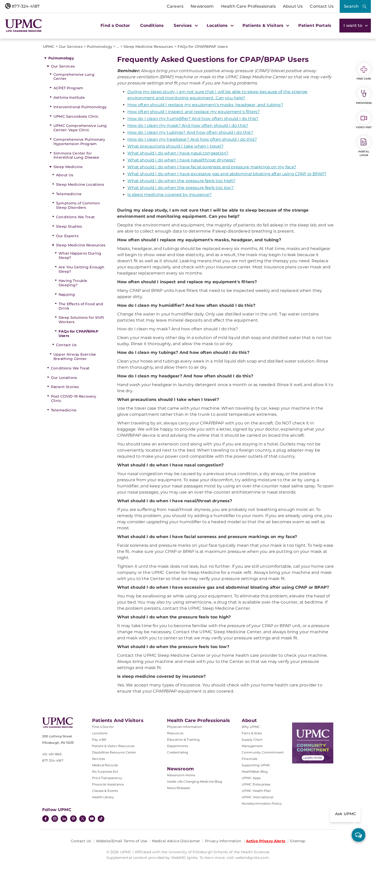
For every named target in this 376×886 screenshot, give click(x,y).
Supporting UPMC (256, 765)
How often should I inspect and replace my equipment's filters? (193, 111)
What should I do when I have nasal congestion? (177, 153)
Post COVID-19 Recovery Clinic (73, 398)
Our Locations (64, 377)
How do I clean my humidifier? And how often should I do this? (193, 118)
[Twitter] (82, 818)
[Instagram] (54, 819)
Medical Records (105, 765)
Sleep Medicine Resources (80, 245)
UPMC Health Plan (256, 791)
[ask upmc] (358, 835)
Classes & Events (105, 791)
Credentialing (177, 752)
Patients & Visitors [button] (263, 25)
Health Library (103, 797)
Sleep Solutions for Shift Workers (81, 319)
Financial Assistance (108, 784)
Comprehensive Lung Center (73, 76)
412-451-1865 (52, 754)
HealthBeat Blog (255, 771)
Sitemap (297, 841)
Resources (175, 733)
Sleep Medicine (68, 167)
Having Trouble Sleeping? (73, 282)
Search (351, 6)
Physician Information (184, 727)
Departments (177, 746)
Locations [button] (218, 25)
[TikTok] (101, 818)
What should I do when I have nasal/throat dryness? (181, 160)
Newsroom (202, 6)
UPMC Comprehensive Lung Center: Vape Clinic (80, 127)
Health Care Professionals (248, 6)
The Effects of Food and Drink (81, 306)
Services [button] (183, 25)
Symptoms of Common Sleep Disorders (78, 205)
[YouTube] (92, 819)
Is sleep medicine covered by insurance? (169, 194)
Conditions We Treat (75, 217)
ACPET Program (68, 88)
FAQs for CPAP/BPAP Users (78, 333)
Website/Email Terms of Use (121, 841)
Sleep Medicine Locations (80, 184)
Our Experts (67, 236)
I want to (353, 25)
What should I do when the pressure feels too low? (180, 187)
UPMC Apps (251, 778)
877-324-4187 (25, 6)
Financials (250, 759)
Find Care (364, 78)
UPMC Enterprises (256, 784)
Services (98, 759)
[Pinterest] (73, 819)
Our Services (63, 66)
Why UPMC (251, 727)
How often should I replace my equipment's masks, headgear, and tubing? (205, 104)
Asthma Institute (69, 97)
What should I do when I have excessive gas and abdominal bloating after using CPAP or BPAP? (227, 173)
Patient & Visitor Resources (113, 746)
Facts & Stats (252, 733)
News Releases (178, 788)
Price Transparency (107, 778)
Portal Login (363, 153)
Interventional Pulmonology (80, 107)
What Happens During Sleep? (80, 255)
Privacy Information (223, 841)
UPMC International (257, 797)
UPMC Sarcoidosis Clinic (75, 116)
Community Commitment (263, 752)
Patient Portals (314, 25)
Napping (67, 294)
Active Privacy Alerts (265, 841)
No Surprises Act (105, 771)
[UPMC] (23, 25)
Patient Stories (65, 387)
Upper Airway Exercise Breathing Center (74, 356)
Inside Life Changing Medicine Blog (194, 781)
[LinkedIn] (64, 819)
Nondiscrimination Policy (262, 803)
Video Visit (364, 127)
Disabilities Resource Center (114, 752)
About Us (293, 6)
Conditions (152, 25)
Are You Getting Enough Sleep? (81, 269)
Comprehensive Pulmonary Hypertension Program (79, 141)
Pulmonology (61, 58)
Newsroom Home (181, 775)
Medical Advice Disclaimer (176, 841)
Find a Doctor (115, 25)
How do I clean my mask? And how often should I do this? (187, 125)
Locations (99, 733)
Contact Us (322, 6)
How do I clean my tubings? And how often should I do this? (190, 132)
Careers (175, 6)
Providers (364, 103)
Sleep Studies (69, 226)
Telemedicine (69, 194)
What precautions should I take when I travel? (175, 146)
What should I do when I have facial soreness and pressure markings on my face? (211, 167)
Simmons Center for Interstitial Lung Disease (76, 155)
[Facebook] (45, 819)
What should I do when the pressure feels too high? (181, 180)
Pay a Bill (99, 739)
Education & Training (183, 739)
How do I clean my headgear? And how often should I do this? (192, 139)
